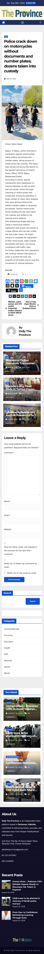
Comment (9, 452)
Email (7, 515)
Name (7, 501)
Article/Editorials (11, 629)
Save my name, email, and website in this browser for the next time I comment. (20, 550)
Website (7, 529)
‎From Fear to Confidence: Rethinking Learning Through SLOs (22, 763)
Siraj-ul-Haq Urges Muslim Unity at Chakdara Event (29, 305)
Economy (8, 635)
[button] (41, 22)
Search (7, 593)
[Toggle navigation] (22, 22)
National (8, 660)
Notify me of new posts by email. (22, 573)
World (7, 673)
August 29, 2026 (15, 713)
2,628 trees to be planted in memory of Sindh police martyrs (20, 736)
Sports (7, 667)
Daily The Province (25, 333)
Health (7, 648)
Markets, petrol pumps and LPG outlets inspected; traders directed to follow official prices (15, 308)
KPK (6, 36)
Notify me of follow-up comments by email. (20, 565)
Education (8, 641)
